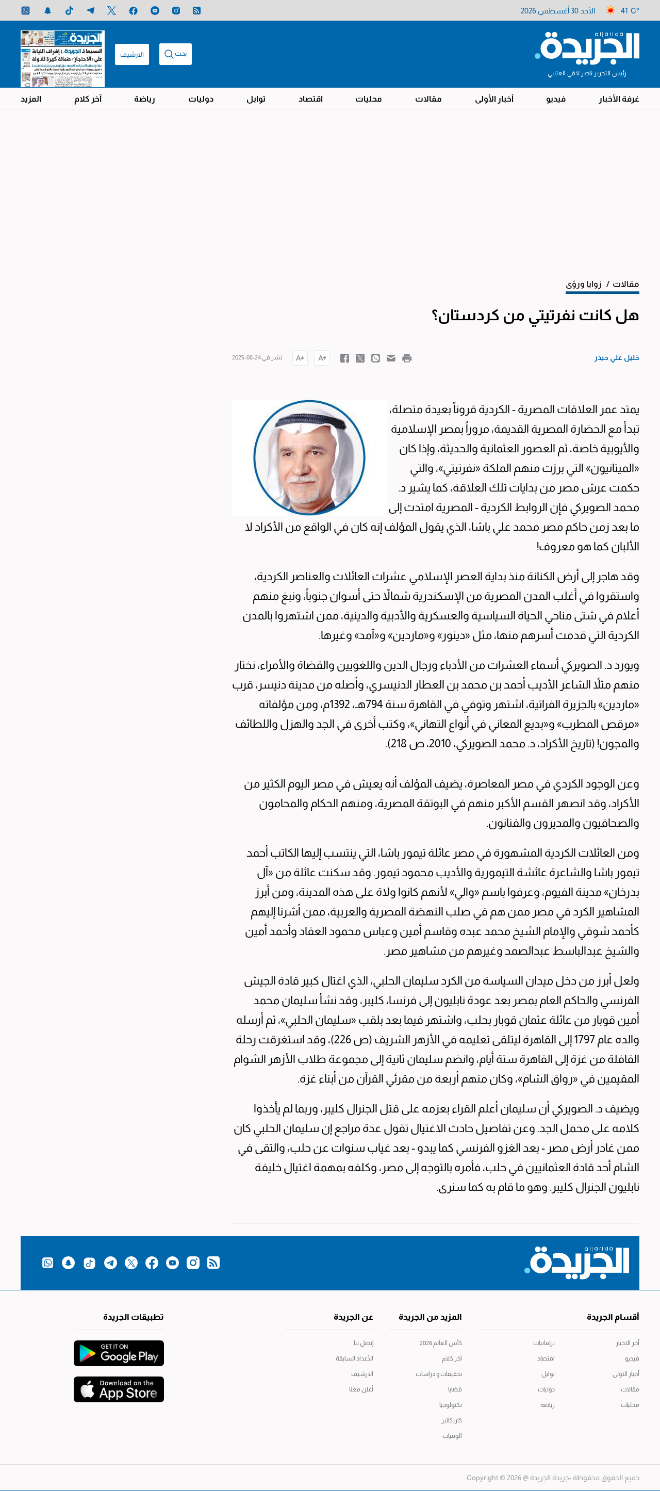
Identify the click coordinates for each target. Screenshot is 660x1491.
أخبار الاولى (626, 1374)
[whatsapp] (25, 11)
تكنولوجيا (450, 1404)
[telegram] (90, 11)
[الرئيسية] (587, 47)
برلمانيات (544, 1343)
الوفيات (452, 1435)
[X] (111, 11)
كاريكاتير (451, 1420)
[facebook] (133, 11)
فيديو (556, 98)
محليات (368, 98)
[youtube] (155, 11)
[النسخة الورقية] (63, 54)
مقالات (428, 98)
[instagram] (176, 11)
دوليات (200, 98)
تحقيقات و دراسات (439, 1374)
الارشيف (132, 54)
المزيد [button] (31, 98)
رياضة (144, 98)
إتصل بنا (363, 1343)
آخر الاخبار (627, 1343)
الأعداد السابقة (354, 1358)
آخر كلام (88, 98)
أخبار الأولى (494, 98)
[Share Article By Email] (391, 357)
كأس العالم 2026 (441, 1343)
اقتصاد (311, 98)
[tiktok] (69, 11)
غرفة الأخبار (619, 98)
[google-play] (119, 1348)
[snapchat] (47, 11)
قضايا (455, 1389)
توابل (256, 98)
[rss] (197, 11)
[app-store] (119, 1384)
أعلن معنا (361, 1389)
